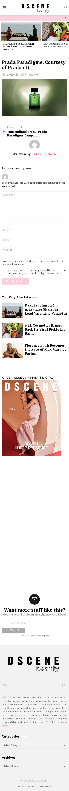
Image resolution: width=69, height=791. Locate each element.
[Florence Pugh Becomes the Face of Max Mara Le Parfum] (12, 350)
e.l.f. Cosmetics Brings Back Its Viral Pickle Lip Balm (45, 329)
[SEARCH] (65, 7)
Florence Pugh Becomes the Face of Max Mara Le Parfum (46, 349)
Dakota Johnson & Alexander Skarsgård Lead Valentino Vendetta (18, 47)
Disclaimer (45, 787)
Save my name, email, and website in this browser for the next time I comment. (33, 262)
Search (63, 686)
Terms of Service (27, 787)
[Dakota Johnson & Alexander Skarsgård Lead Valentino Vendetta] (21, 31)
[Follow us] (65, 18)
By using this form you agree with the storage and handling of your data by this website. (36, 272)
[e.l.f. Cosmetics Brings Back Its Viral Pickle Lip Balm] (12, 330)
